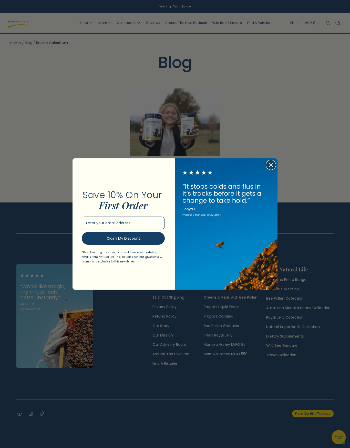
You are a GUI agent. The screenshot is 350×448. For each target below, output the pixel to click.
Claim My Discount (123, 238)
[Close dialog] (270, 164)
